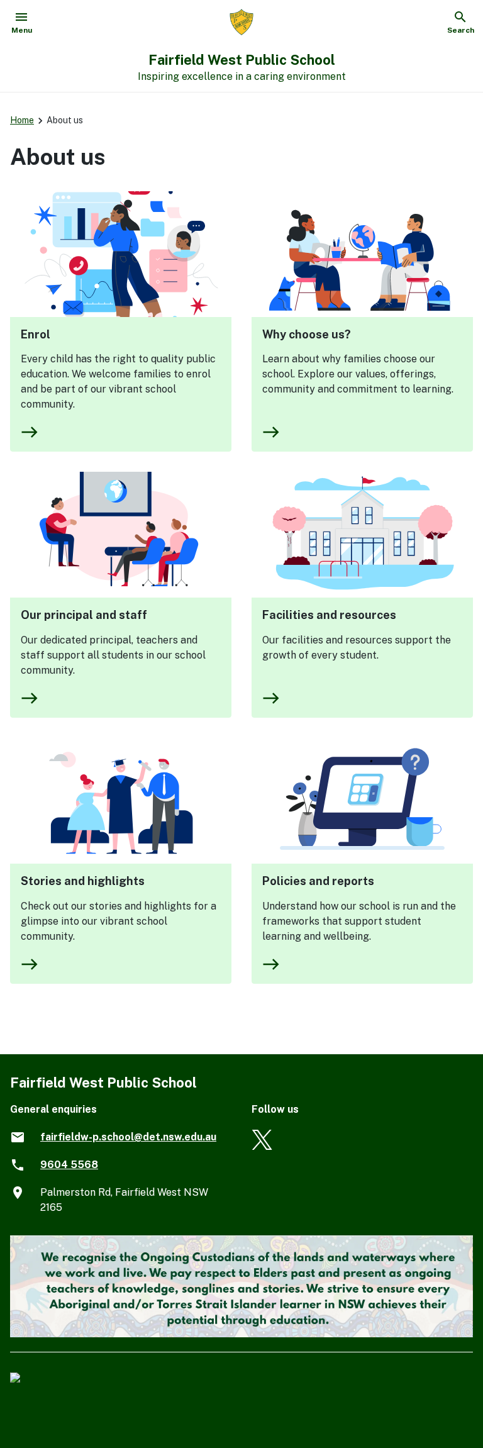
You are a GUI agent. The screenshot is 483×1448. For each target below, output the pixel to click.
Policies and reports (318, 881)
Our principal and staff (84, 614)
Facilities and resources (329, 614)
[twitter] (262, 1146)
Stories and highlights (83, 881)
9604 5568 (69, 1165)
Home (22, 120)
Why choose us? (306, 334)
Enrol (35, 334)
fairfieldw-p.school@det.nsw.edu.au (128, 1137)
